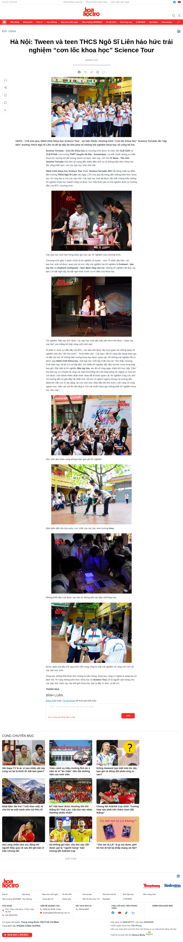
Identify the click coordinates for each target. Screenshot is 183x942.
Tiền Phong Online (72, 2)
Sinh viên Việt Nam (120, 2)
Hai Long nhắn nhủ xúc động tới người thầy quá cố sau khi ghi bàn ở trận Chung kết (23, 847)
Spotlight (153, 22)
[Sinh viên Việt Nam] (172, 886)
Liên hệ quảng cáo (50, 906)
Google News (179, 31)
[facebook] (174, 2)
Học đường (52, 22)
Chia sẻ (5, 87)
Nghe (5, 80)
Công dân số (47, 899)
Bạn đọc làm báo (18, 935)
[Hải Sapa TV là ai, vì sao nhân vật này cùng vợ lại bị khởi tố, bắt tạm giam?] (23, 753)
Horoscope (167, 22)
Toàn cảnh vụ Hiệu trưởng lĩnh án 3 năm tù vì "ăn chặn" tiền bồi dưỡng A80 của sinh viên (69, 771)
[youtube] (179, 2)
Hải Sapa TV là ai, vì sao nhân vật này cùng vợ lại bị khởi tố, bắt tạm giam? (23, 770)
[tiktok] (128, 912)
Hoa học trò (10, 883)
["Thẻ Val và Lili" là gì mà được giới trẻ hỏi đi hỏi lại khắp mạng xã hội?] (117, 829)
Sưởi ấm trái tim (109, 894)
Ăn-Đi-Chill (111, 22)
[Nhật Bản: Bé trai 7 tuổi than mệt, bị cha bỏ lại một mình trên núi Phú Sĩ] (23, 791)
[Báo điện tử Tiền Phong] (151, 886)
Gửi (128, 716)
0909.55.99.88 (49, 909)
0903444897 (84, 909)
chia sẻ (79, 72)
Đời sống (15, 22)
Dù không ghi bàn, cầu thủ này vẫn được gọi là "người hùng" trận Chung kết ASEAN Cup (69, 847)
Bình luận (5, 102)
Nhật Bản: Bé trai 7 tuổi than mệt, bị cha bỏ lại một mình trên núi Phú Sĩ (22, 808)
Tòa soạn (7, 906)
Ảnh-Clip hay (126, 22)
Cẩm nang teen (149, 894)
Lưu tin (5, 95)
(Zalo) (58, 909)
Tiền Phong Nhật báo (96, 2)
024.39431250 (11, 915)
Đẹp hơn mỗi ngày (69, 22)
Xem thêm (179, 22)
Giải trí (39, 22)
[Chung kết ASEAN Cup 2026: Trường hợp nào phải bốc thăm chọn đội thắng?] (117, 791)
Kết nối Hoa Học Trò (91, 899)
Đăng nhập (51, 701)
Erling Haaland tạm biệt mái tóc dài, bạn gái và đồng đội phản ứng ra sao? (116, 771)
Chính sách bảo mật (162, 906)
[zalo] (134, 912)
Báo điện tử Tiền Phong (91, 12)
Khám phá (27, 22)
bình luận (104, 72)
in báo (97, 72)
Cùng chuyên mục (18, 736)
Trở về (5, 110)
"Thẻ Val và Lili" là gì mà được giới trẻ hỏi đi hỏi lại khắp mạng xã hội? (116, 846)
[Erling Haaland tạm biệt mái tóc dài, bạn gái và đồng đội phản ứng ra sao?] (117, 753)
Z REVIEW (140, 22)
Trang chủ (4, 22)
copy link (91, 72)
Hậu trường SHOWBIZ (92, 22)
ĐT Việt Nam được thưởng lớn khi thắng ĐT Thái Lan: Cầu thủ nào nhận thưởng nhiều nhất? (70, 809)
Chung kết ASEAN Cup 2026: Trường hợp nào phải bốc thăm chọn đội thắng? (117, 809)
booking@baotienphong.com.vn (56, 913)
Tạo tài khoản (68, 701)
